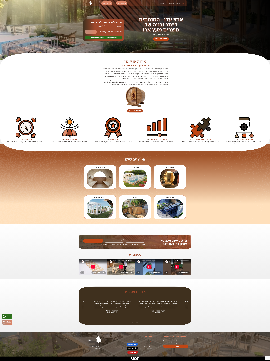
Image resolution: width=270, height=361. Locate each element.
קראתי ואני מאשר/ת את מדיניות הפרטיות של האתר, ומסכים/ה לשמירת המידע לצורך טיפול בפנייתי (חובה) (120, 244)
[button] (137, 322)
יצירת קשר (149, 348)
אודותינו (178, 3)
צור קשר (162, 3)
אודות (150, 344)
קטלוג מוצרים (171, 3)
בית (183, 3)
